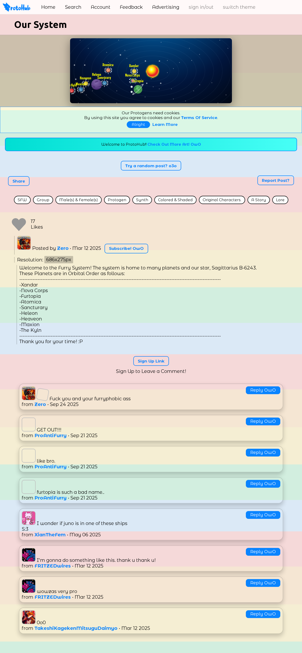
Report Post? (275, 180)
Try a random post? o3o (151, 165)
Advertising (165, 7)
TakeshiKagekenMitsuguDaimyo (76, 628)
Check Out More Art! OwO (174, 144)
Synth (142, 200)
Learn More (165, 124)
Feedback (131, 7)
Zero (63, 248)
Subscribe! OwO (126, 248)
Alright (138, 124)
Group (43, 200)
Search (73, 7)
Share (19, 181)
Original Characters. (222, 200)
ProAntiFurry (51, 435)
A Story (258, 200)
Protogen (117, 200)
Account (100, 7)
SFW (22, 200)
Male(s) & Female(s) (78, 200)
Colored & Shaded (175, 200)
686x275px (58, 260)
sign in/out (201, 7)
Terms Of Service (199, 117)
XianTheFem (50, 535)
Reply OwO (263, 390)
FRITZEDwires (53, 566)
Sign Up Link (151, 361)
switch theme (239, 7)
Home (48, 7)
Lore (280, 200)
